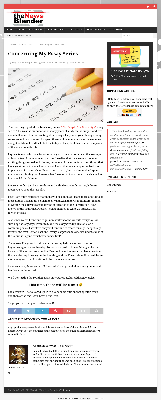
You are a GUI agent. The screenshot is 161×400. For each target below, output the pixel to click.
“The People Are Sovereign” (78, 127)
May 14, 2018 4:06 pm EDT (24, 63)
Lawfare (111, 191)
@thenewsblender (120, 150)
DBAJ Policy (76, 30)
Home (9, 30)
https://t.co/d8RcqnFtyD (131, 142)
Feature (61, 63)
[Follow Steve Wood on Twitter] (9, 373)
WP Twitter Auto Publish (68, 399)
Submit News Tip (96, 30)
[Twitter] (148, 6)
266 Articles (66, 346)
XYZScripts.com (96, 399)
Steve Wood (47, 63)
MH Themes (64, 390)
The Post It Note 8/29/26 (130, 71)
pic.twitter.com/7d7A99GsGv (126, 161)
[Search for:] (137, 35)
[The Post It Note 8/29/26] (130, 56)
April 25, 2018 (140, 169)
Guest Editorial (56, 30)
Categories (115, 30)
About (20, 30)
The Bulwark (114, 185)
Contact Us (35, 30)
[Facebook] (154, 6)
